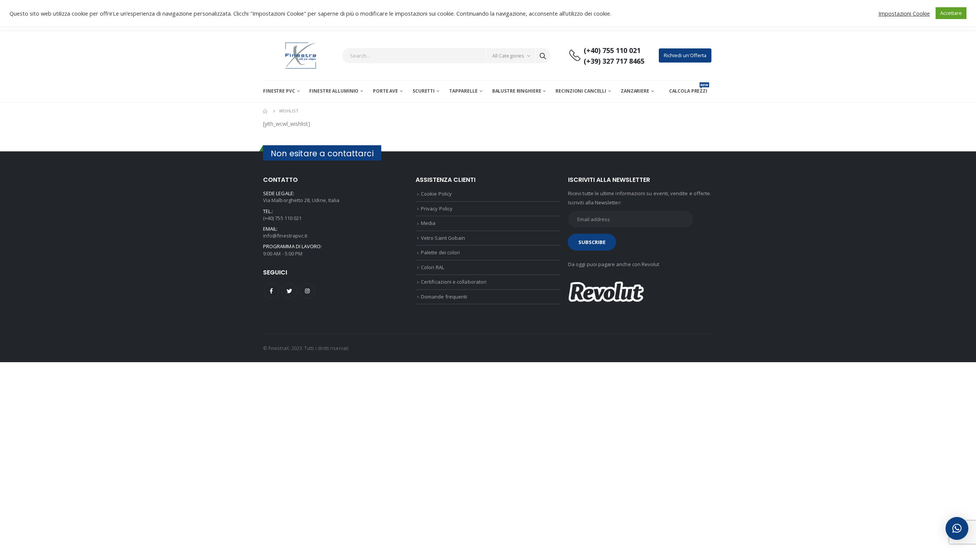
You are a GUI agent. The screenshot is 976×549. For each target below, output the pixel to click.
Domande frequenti (444, 296)
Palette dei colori (440, 252)
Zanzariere (635, 91)
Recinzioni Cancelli (580, 91)
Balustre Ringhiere (516, 91)
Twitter (289, 291)
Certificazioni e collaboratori (453, 281)
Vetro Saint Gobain (443, 237)
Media (428, 223)
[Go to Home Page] (265, 111)
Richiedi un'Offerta (685, 55)
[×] (957, 528)
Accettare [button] (951, 13)
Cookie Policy (436, 193)
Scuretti (424, 91)
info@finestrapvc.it (285, 235)
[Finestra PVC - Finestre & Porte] (300, 55)
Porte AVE (385, 91)
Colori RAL (432, 267)
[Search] (543, 55)
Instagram (307, 291)
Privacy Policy (437, 208)
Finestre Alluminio (333, 91)
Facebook (271, 291)
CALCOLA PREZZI (688, 91)
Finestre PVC (279, 91)
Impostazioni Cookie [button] (904, 13)
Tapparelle (463, 91)
